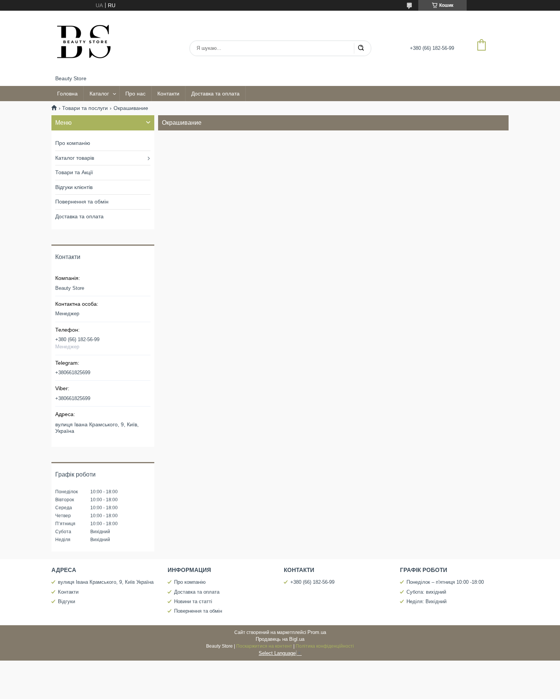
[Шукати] (361, 48)
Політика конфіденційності (325, 646)
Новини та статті (193, 601)
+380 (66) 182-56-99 (312, 582)
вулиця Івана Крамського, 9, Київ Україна (106, 582)
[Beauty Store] (83, 42)
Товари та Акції (74, 172)
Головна (67, 94)
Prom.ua (316, 632)
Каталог (99, 94)
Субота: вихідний (426, 592)
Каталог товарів (74, 158)
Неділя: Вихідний (426, 601)
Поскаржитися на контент (264, 646)
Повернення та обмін (82, 202)
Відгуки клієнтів (74, 187)
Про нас (135, 94)
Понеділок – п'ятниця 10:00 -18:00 (445, 582)
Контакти (168, 94)
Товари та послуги (85, 108)
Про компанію (72, 143)
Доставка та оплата (215, 94)
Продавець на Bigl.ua (280, 639)
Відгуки (66, 601)
